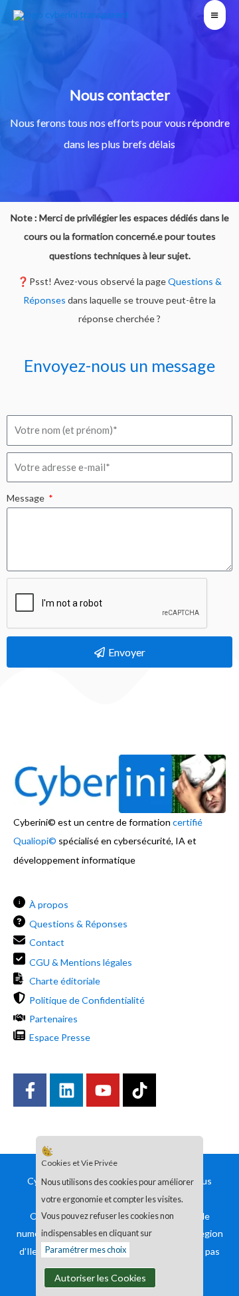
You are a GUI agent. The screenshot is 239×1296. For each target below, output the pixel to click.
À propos (48, 904)
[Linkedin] (66, 1090)
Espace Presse (59, 1037)
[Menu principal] (215, 15)
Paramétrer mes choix (85, 1249)
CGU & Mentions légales (80, 962)
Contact (46, 942)
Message (26, 498)
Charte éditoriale (64, 980)
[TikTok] (139, 1090)
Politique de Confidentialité (87, 1000)
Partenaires (53, 1018)
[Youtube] (103, 1090)
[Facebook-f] (29, 1090)
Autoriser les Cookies (100, 1277)
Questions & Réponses (78, 923)
